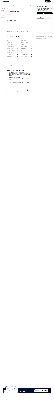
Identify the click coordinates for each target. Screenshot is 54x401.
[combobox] (49, 21)
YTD (18, 31)
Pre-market (3, 15)
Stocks (10, 5)
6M (15, 31)
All (25, 31)
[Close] (50, 390)
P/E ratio (2, 10)
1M (11, 31)
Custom (28, 31)
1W (9, 31)
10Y (23, 31)
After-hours (3, 17)
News (2, 12)
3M (13, 31)
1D (7, 31)
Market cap (3, 8)
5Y (21, 31)
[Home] (5, 1)
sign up (21, 73)
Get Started (48, 1)
